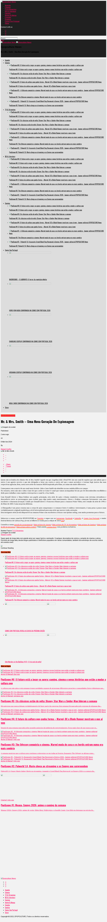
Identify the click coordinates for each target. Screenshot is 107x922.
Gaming (7, 13)
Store (7, 23)
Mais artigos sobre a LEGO (26, 527)
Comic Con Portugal (12, 21)
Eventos (8, 19)
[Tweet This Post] (55, 457)
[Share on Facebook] (55, 455)
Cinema (7, 7)
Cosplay (8, 17)
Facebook (68, 518)
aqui (62, 520)
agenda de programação (23, 524)
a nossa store (51, 527)
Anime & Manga (10, 15)
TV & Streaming (10, 9)
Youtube (40, 518)
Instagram (60, 518)
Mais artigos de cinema (42, 524)
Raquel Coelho (6, 449)
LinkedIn (77, 518)
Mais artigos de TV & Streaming (64, 524)
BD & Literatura (10, 11)
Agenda (8, 5)
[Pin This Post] (55, 459)
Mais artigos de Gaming (87, 524)
